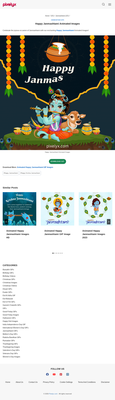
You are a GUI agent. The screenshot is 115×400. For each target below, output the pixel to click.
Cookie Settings (66, 382)
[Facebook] (47, 374)
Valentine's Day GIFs (11, 350)
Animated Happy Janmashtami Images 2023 (93, 234)
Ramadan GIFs (9, 341)
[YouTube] (54, 374)
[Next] (109, 221)
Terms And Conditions (87, 382)
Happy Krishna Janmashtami (30, 173)
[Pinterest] (61, 374)
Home (7, 382)
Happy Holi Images (10, 321)
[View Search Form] (103, 4)
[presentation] (19, 209)
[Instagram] (67, 374)
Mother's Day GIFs (10, 334)
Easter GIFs (7, 292)
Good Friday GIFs (10, 312)
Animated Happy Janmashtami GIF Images (35, 167)
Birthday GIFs (8, 273)
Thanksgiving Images (11, 347)
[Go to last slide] (6, 221)
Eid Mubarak (8, 299)
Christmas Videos (10, 286)
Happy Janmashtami (65, 30)
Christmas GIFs (9, 279)
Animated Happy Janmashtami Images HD (17, 234)
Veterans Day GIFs (10, 353)
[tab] (53, 253)
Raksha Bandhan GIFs (12, 337)
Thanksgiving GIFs (10, 344)
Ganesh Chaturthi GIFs (12, 305)
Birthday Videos (9, 276)
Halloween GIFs (9, 318)
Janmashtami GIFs (57, 20)
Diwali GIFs (7, 289)
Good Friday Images (11, 315)
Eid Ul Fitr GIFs (9, 302)
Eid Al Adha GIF (9, 295)
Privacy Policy (48, 382)
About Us (19, 382)
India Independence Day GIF (14, 324)
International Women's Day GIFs (15, 328)
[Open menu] (109, 4)
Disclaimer (105, 382)
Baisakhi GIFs (8, 270)
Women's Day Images (11, 357)
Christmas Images (10, 283)
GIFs (5, 308)
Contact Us (33, 382)
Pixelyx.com (53, 394)
